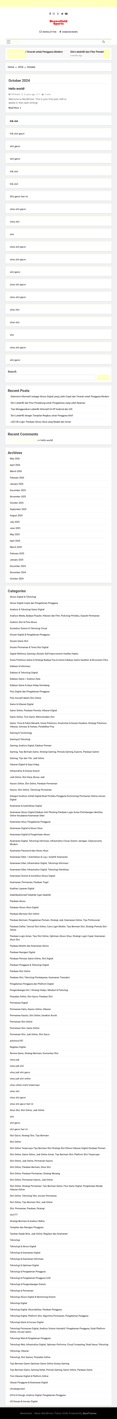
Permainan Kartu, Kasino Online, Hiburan (30, 1009)
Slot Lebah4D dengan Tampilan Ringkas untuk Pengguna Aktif (63, 3)
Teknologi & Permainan (21, 1290)
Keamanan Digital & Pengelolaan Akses (30, 834)
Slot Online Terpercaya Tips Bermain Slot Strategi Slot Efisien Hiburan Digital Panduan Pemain (57, 1148)
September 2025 (18, 509)
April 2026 (15, 465)
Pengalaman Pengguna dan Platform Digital (32, 984)
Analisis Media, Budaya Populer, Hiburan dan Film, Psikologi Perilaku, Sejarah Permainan (54, 615)
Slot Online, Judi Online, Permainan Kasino (31, 1160)
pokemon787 (16, 1040)
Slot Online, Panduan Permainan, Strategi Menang (35, 1173)
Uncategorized (17, 1388)
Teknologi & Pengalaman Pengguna (28, 1271)
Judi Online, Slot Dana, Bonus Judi (27, 777)
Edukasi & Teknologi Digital (24, 672)
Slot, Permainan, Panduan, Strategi (27, 1208)
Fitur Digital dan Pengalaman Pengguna (30, 691)
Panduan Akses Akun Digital (24, 907)
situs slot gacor (18, 209)
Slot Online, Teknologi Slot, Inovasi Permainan (33, 1195)
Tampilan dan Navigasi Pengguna (26, 1227)
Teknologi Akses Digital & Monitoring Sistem (33, 1297)
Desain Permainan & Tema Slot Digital (29, 647)
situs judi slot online (20, 1078)
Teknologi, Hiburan (19, 1351)
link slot (14, 171)
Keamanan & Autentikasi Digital (26, 805)
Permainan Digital (19, 1002)
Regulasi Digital (18, 1047)
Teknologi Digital (18, 1303)
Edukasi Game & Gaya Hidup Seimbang (29, 685)
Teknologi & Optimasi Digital (24, 1265)
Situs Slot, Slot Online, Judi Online (27, 1110)
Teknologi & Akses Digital (23, 1246)
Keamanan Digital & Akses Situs (26, 828)
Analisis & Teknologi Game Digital (27, 609)
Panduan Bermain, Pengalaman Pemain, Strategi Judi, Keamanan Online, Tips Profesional (55, 920)
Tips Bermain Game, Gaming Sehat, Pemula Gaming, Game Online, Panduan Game (51, 1370)
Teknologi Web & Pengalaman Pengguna (30, 1338)
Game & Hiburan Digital (22, 704)
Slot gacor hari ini (19, 196)
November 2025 (18, 496)
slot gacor (15, 146)
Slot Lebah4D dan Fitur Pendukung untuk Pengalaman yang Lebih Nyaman (48, 403)
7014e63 (15, 94)
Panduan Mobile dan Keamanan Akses (29, 946)
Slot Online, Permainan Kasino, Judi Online (31, 1179)
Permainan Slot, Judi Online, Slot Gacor (30, 1034)
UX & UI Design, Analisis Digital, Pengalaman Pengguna (38, 1395)
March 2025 (16, 547)
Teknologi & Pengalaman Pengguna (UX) (30, 1278)
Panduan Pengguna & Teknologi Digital (29, 965)
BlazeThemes (89, 1413)
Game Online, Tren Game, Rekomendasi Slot (32, 717)
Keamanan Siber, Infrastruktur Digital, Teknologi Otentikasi (39, 869)
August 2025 (16, 515)
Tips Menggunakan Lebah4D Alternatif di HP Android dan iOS (41, 409)
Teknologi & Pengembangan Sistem (28, 1284)
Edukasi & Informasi (20, 666)
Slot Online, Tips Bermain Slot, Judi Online (31, 1202)
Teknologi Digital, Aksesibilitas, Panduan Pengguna (36, 1309)
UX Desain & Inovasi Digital (23, 1401)
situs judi (14, 1059)
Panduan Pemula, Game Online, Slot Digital (31, 958)
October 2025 (16, 502)
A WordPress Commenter (23, 440)
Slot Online (15, 1141)
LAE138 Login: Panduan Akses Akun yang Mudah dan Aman (41, 421)
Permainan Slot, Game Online (24, 1028)
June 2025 (15, 528)
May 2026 (15, 458)
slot (12, 234)
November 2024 (18, 572)
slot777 (14, 1214)
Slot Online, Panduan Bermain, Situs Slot (30, 1167)
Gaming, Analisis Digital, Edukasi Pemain (30, 745)
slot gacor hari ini (19, 1129)
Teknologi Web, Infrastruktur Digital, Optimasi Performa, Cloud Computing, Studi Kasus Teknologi (59, 1344)
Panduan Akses (18, 901)
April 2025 (15, 540)
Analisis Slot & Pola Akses (23, 622)
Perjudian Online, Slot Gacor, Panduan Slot (31, 996)
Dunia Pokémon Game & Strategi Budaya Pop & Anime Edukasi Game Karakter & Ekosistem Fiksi (59, 660)
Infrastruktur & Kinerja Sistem (25, 771)
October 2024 (16, 578)
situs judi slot (17, 1066)
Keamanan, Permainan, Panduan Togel (29, 882)
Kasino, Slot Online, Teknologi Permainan (31, 789)
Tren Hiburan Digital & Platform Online (29, 1376)
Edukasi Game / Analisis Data (25, 679)
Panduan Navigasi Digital (22, 952)
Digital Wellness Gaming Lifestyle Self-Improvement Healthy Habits (44, 653)
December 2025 (18, 490)
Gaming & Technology (21, 733)
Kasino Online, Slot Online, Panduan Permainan (33, 783)
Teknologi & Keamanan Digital (25, 1252)
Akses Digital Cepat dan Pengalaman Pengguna (34, 603)
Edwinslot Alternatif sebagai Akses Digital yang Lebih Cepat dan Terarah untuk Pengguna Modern (60, 396)
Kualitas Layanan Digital (22, 888)
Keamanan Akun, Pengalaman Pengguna (30, 821)
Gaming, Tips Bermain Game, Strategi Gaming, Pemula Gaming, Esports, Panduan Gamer (54, 751)
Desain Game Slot (19, 641)
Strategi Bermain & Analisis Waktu (27, 1221)
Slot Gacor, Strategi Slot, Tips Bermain (29, 1135)
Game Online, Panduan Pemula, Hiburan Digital (33, 710)
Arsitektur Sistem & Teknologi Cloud (28, 628)
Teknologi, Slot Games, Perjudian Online (30, 1357)
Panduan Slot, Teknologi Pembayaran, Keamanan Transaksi (40, 977)
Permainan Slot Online (21, 1021)
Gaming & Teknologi (20, 739)
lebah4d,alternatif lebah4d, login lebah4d (30, 895)
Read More (14, 107)
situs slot (15, 221)
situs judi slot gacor (20, 1072)
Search (12, 371)
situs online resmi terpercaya (24, 1085)
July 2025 (15, 522)
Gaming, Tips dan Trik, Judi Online (27, 758)
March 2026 (16, 471)
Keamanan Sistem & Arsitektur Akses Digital (32, 875)
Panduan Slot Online (20, 971)
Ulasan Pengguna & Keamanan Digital (29, 1382)
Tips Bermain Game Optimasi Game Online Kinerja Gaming (39, 1363)
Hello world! (17, 88)
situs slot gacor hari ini (21, 1104)
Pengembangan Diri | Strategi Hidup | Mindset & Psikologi (39, 990)
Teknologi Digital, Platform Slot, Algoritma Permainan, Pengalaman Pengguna (49, 1315)
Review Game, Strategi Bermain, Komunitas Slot (34, 1053)
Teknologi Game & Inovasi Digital (27, 1322)
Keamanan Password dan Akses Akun (29, 850)
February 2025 (17, 553)
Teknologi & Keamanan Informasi (27, 1259)
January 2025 (16, 559)
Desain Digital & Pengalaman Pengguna (30, 634)
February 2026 (17, 477)
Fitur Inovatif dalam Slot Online (25, 698)
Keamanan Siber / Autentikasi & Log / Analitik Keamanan (39, 857)
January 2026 (16, 484)
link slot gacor (17, 133)
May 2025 (15, 534)
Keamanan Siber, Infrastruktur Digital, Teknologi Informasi (39, 863)
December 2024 (18, 566)
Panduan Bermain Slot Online (24, 913)
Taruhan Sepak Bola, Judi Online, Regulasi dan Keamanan (39, 1233)
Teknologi (15, 1240)
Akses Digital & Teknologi (23, 596)
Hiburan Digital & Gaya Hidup (24, 764)
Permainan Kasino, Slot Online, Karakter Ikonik (33, 1015)
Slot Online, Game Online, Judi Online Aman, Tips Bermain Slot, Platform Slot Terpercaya (54, 1154)
